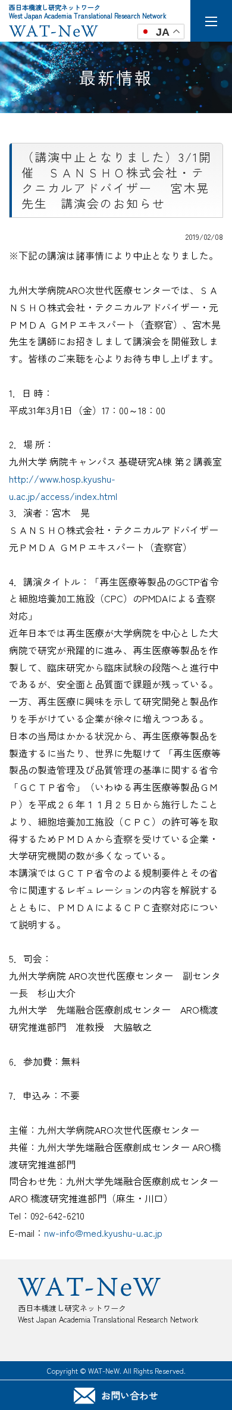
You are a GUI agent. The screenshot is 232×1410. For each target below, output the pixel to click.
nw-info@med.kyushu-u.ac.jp (103, 1232)
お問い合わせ (129, 1395)
